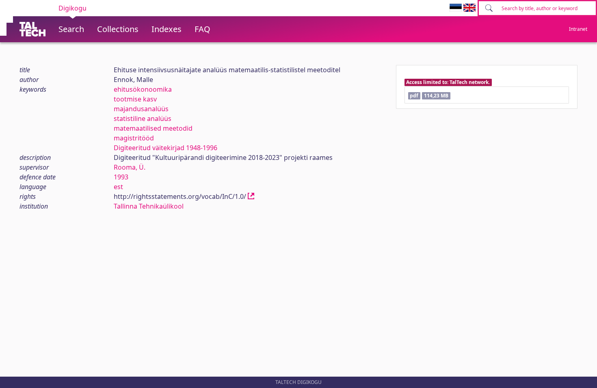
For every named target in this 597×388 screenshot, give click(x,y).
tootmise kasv (135, 99)
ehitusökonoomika (143, 89)
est (118, 186)
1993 (121, 176)
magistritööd (134, 138)
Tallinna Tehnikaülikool (149, 206)
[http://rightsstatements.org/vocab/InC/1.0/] (251, 196)
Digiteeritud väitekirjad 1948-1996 (165, 147)
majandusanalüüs (141, 108)
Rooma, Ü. (129, 167)
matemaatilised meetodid (153, 128)
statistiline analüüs (142, 118)
